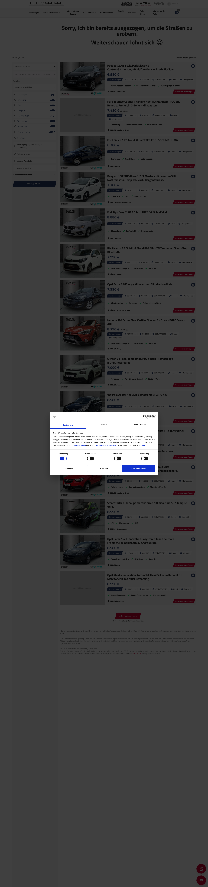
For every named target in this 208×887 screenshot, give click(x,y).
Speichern (104, 469)
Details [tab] (104, 425)
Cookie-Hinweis (79, 445)
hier (143, 445)
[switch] (90, 458)
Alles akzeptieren (138, 469)
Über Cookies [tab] (140, 425)
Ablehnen (69, 469)
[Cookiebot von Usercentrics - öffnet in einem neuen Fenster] (145, 417)
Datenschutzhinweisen (105, 445)
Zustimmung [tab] (68, 425)
